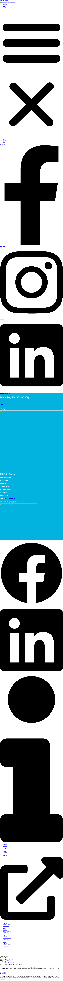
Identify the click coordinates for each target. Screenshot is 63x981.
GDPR (4, 847)
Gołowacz (24, 964)
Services (5, 846)
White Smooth (9, 498)
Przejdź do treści (4, 0)
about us (5, 4)
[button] (31, 73)
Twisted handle (5, 393)
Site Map (5, 848)
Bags (1, 404)
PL (4, 8)
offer (4, 6)
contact (5, 7)
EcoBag (5, 923)
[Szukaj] (18, 541)
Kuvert (4, 922)
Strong (15, 498)
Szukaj (1, 541)
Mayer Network (7, 924)
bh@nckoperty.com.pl (9, 962)
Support (5, 844)
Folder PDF (6, 926)
